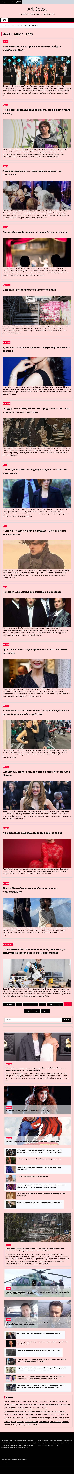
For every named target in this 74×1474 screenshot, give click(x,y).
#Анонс (7, 1401)
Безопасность (61, 1401)
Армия (40, 1401)
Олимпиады (44, 1421)
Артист (46, 1401)
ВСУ (5, 1408)
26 (34, 1004)
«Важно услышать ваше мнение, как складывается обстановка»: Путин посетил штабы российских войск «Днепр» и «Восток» (37, 1292)
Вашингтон (12, 1408)
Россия (7, 1425)
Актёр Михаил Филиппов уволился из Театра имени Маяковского (39, 1333)
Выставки (29, 1414)
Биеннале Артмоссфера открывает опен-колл (29, 289)
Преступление (55, 1421)
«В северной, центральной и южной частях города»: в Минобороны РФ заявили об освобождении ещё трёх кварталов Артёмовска (35, 1250)
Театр (5, 105)
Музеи (13, 1421)
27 (42, 1004)
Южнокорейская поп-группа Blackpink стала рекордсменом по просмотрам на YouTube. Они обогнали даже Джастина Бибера (39, 1151)
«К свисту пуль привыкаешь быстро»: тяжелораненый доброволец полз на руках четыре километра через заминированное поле (37, 1323)
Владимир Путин (24, 1408)
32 (36, 1011)
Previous (9, 1004)
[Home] (4, 20)
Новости (20, 1421)
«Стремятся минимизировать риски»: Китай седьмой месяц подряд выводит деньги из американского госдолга (40, 1369)
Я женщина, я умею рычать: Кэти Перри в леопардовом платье (38, 1159)
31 (28, 1011)
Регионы (65, 1421)
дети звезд (20, 1425)
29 (59, 1004)
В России (66, 1404)
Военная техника (43, 1411)
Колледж (46, 1418)
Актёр (35, 1401)
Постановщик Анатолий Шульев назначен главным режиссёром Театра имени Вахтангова (42, 1343)
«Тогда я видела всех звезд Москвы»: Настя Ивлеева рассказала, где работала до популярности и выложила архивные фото (41, 1186)
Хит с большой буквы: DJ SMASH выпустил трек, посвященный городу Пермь (33, 1141)
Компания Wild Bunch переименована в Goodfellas (32, 591)
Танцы (5, 41)
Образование (8, 944)
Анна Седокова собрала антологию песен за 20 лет (32, 832)
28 (51, 1004)
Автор (29, 1401)
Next (45, 1011)
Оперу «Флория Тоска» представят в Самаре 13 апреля (35, 232)
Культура (6, 285)
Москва (7, 1421)
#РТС (13, 1401)
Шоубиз (6, 645)
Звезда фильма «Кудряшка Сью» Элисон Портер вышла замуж (28, 1111)
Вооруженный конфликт (14, 1414)
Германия (37, 1414)
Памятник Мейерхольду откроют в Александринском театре (38, 1350)
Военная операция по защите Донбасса (19, 1411)
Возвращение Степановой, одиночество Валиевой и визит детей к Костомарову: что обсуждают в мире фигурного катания (40, 1377)
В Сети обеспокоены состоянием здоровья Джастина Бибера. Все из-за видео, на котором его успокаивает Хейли (35, 1069)
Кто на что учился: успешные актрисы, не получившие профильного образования (40, 1194)
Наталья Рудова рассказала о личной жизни (32, 1176)
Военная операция (39, 1408)
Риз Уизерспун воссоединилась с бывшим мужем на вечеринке (38, 1202)
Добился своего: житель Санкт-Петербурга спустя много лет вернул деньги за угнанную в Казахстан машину (41, 1360)
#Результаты (21, 1401)
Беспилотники (22, 1404)
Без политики (10, 1404)
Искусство (32, 1418)
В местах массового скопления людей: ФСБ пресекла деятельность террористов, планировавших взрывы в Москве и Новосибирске (40, 1386)
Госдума (60, 1414)
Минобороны (64, 1418)
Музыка (6, 828)
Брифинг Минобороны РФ (52, 1404)
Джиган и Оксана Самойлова (15, 1418)
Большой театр (35, 1404)
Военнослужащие (58, 1411)
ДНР (66, 1414)
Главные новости (49, 1414)
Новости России (31, 1421)
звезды (29, 1425)
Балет (52, 1401)
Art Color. (37, 9)
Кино (5, 465)
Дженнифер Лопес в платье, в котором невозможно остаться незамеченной (38, 1168)
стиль (35, 1425)
